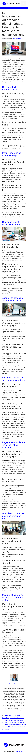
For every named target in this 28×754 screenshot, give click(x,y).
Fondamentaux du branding (12, 715)
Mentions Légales (19, 751)
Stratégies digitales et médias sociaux (13, 718)
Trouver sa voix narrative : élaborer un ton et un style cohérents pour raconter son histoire (14, 727)
